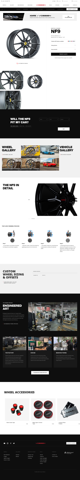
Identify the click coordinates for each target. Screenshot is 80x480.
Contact (54, 451)
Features (42, 456)
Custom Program (50, 9)
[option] (52, 199)
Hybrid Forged (7, 458)
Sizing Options (54, 45)
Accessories (65, 1)
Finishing (30, 458)
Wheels (5, 451)
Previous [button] (29, 200)
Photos (33, 9)
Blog (41, 451)
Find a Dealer (75, 1)
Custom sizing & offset (59, 57)
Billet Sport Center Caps (37, 423)
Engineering (30, 456)
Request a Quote (72, 9)
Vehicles (17, 454)
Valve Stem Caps (11, 422)
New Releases (7, 454)
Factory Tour (30, 454)
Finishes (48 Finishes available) (57, 41)
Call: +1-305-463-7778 (6, 1)
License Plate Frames (62, 423)
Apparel (59, 1)
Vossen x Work (7, 459)
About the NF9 (54, 49)
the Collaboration (68, 17)
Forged (5, 456)
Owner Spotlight (43, 458)
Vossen (41, 5)
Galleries (25, 9)
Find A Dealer (55, 456)
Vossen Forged (43, 461)
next (64, 129)
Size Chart (40, 9)
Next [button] (76, 200)
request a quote (71, 443)
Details (18, 9)
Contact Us (54, 454)
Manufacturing (31, 451)
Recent (41, 454)
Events (41, 463)
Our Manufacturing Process (40, 372)
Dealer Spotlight (43, 459)
